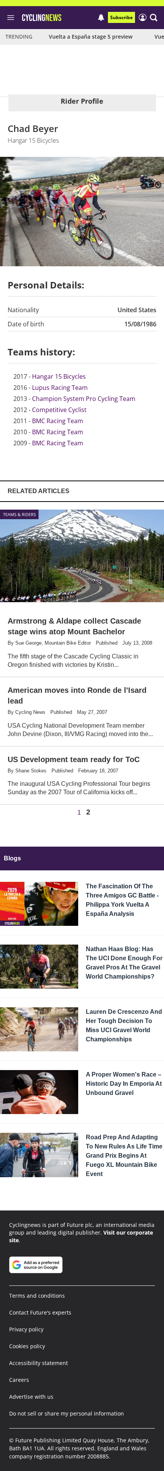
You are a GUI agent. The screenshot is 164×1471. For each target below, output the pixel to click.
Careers (19, 1379)
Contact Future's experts (40, 1312)
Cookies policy (27, 1346)
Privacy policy (26, 1329)
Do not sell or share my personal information (66, 1413)
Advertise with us (31, 1396)
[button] (154, 17)
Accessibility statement (38, 1363)
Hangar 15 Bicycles (59, 376)
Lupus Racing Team (60, 387)
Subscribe (121, 17)
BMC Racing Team (57, 421)
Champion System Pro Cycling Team (83, 398)
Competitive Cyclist (59, 410)
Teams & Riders (19, 514)
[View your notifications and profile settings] (101, 17)
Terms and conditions (37, 1295)
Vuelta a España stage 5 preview (90, 36)
